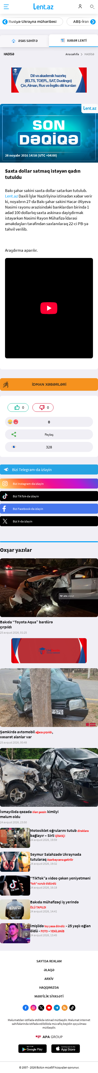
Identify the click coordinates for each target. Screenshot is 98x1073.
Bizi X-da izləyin (22, 521)
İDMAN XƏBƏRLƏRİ (49, 384)
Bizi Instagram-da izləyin (28, 484)
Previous (5, 22)
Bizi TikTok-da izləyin (26, 496)
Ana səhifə (72, 54)
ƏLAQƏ (49, 970)
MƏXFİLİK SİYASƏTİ (49, 996)
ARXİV (49, 978)
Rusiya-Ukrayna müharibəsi (33, 22)
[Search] (92, 6)
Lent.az (11, 196)
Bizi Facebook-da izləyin (28, 509)
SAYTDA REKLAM (49, 961)
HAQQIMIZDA (49, 987)
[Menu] (6, 7)
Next (93, 22)
